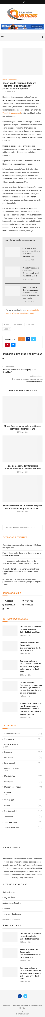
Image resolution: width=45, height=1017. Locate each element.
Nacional (7, 792)
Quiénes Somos (8, 892)
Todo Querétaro (23, 822)
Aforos (7, 325)
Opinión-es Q (23, 800)
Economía (23, 752)
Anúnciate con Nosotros (11, 903)
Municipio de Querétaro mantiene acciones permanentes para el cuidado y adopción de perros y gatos (22, 581)
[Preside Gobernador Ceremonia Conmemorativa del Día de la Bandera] (12, 272)
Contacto (6, 909)
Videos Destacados (23, 827)
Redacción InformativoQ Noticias (16, 89)
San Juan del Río (23, 811)
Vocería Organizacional (11, 113)
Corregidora (23, 739)
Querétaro (18, 325)
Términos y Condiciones (11, 914)
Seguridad (30, 325)
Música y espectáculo (23, 787)
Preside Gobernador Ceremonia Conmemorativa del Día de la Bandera (30, 272)
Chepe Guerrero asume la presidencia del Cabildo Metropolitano (31, 252)
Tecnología (23, 816)
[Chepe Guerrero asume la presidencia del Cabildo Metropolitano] (12, 252)
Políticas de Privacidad (11, 920)
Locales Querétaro (10, 79)
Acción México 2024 (23, 733)
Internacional (23, 763)
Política (23, 805)
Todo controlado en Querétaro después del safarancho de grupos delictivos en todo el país (30, 292)
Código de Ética (8, 898)
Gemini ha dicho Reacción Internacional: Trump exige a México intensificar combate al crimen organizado (20, 571)
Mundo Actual (23, 776)
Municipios (23, 781)
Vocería (7, 329)
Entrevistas (23, 757)
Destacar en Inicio (11, 744)
